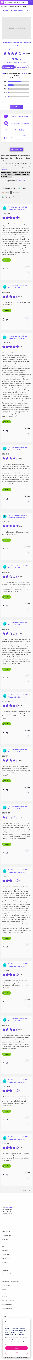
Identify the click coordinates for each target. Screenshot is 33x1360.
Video (4, 1247)
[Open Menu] (31, 2)
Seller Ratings (6, 1231)
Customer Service (7, 1304)
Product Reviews (7, 1235)
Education (21, 49)
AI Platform (5, 1258)
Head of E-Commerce (8, 1300)
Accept (16, 1348)
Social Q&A (5, 1239)
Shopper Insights (7, 1285)
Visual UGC (5, 1243)
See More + (5, 169)
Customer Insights (7, 1308)
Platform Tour (6, 1227)
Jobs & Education (13, 49)
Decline (17, 1352)
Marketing (5, 1297)
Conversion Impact (7, 1277)
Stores (3, 5)
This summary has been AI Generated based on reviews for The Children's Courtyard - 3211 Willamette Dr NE (15, 175)
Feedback (5, 1250)
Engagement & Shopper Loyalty (10, 1281)
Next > (29, 1190)
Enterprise (5, 1262)
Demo (4, 1289)
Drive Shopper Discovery (8, 1274)
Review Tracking (6, 1254)
